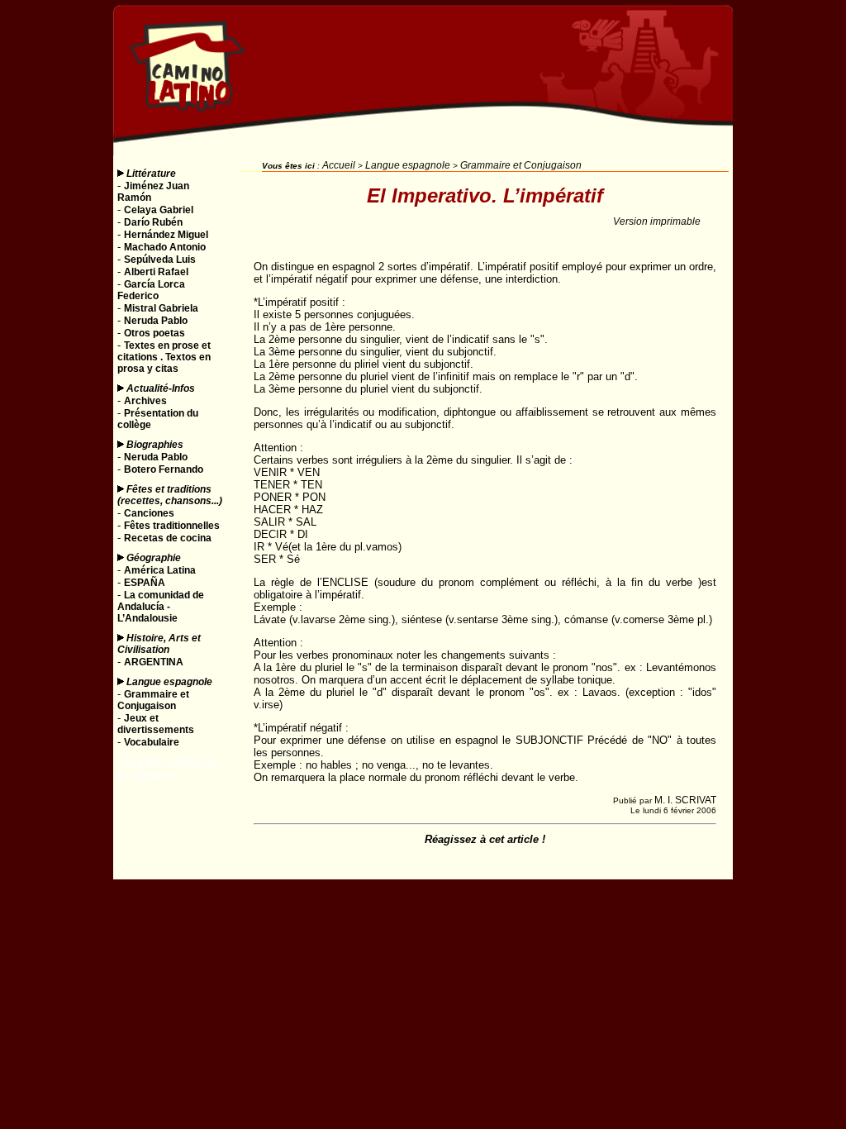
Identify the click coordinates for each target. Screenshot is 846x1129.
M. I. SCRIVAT (685, 800)
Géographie (153, 558)
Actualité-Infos (160, 388)
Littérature (151, 173)
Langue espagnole (169, 682)
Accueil (338, 165)
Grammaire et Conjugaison (521, 165)
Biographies (154, 444)
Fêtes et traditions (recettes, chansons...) (169, 495)
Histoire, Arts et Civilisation (159, 643)
